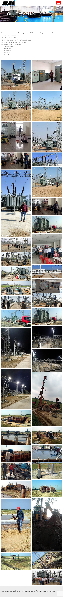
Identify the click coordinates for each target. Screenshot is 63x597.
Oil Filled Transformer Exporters (19, 591)
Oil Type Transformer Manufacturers (39, 591)
